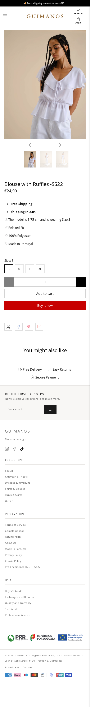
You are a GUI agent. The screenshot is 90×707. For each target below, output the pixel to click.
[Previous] (32, 145)
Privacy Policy (13, 555)
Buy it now (45, 305)
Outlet (9, 501)
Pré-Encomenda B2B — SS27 (23, 567)
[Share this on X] (8, 327)
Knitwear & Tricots (16, 476)
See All (9, 471)
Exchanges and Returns (19, 597)
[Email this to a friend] (39, 327)
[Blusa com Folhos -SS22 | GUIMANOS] (45, 84)
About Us (10, 543)
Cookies (27, 667)
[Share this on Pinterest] (29, 327)
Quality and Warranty (18, 603)
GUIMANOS (20, 655)
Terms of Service (15, 525)
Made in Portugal (15, 549)
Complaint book (14, 531)
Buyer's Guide (13, 591)
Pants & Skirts (13, 495)
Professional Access (17, 615)
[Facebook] (14, 449)
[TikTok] (22, 449)
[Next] (58, 145)
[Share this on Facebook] (19, 327)
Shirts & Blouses (15, 489)
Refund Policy (13, 536)
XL (40, 269)
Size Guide (11, 609)
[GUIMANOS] (45, 16)
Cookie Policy (13, 561)
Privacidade (12, 667)
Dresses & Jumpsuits (18, 482)
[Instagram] (7, 449)
